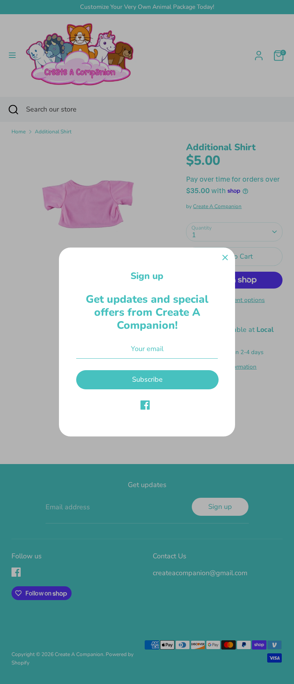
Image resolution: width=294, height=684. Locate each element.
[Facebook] (145, 405)
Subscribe (147, 379)
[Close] (225, 257)
